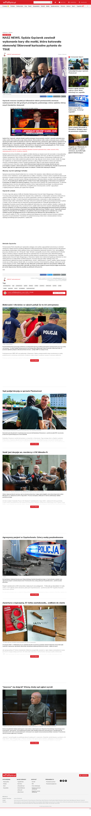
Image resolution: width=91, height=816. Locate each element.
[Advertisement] (45, 18)
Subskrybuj (64, 279)
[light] (55, 2)
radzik (4, 288)
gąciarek (10, 288)
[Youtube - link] (63, 781)
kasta (15, 288)
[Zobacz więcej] (78, 64)
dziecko (31, 285)
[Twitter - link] (66, 781)
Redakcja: (5, 796)
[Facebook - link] (61, 781)
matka (36, 285)
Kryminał (10, 32)
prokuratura (19, 285)
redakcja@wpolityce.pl (57, 278)
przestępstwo (6, 285)
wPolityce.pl (5, 32)
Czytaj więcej (34, 360)
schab (59, 285)
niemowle (48, 285)
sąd (13, 285)
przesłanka (22, 288)
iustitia (54, 285)
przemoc (42, 285)
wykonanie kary (30, 288)
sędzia (25, 285)
